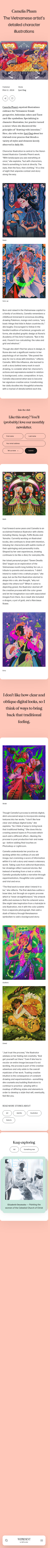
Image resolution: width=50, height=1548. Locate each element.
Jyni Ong (28, 133)
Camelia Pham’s (10, 107)
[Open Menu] (42, 1540)
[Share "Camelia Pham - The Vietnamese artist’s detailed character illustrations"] (5, 98)
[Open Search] (6, 1540)
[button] (24, 60)
